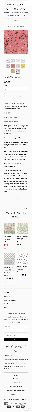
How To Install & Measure (12, 304)
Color (5, 85)
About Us (16, 379)
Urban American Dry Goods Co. (18, 399)
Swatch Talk (8, 296)
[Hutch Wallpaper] (16, 42)
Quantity (6, 93)
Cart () (24, 5)
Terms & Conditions (16, 386)
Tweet (9, 199)
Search (16, 375)
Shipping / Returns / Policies (16, 390)
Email (16, 203)
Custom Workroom (10, 300)
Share (14, 199)
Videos (6, 308)
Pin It (19, 199)
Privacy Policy (16, 394)
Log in (17, 5)
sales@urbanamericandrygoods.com (16, 360)
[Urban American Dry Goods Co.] (16, 14)
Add (24, 199)
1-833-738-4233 (10, 5)
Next (25, 208)
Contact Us (16, 383)
